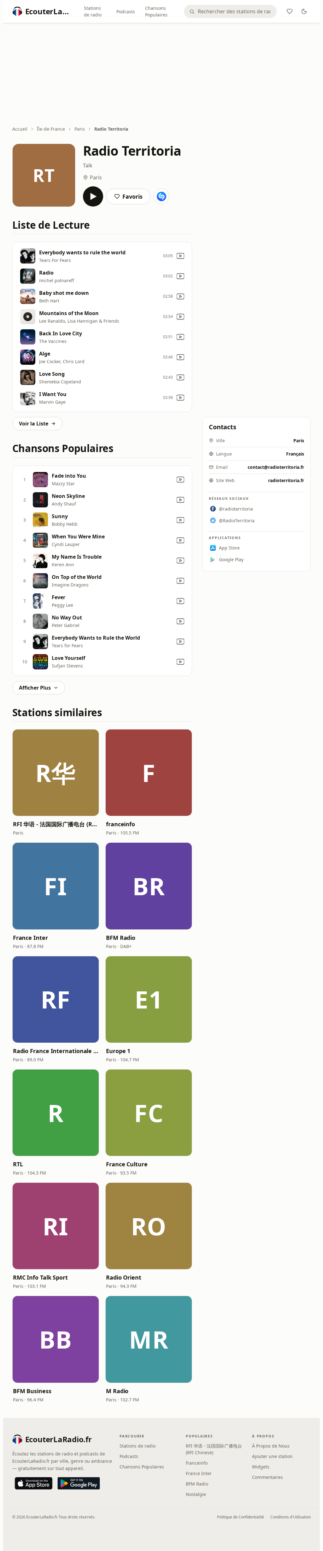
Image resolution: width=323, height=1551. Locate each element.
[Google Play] (78, 1483)
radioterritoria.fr (286, 480)
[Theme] (304, 11)
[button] (55, 772)
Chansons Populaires (156, 11)
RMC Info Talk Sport (40, 1277)
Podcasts (125, 12)
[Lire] (93, 196)
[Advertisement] (161, 75)
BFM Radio (120, 937)
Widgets (260, 1467)
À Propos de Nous (271, 1446)
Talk (87, 165)
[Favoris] (289, 11)
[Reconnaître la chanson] (161, 196)
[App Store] (33, 1483)
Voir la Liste (33, 423)
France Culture (127, 1164)
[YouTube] (180, 256)
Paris (79, 129)
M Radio (117, 1391)
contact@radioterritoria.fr (276, 467)
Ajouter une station (272, 1456)
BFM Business (32, 1391)
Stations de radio (93, 11)
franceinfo (120, 824)
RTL (18, 1164)
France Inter (30, 937)
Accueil (19, 129)
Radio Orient (123, 1277)
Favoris (132, 196)
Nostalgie (196, 1494)
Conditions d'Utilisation (290, 1517)
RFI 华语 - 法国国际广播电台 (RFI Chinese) (55, 824)
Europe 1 (118, 1051)
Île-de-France (51, 129)
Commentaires (267, 1477)
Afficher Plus (35, 687)
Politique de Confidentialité (240, 1517)
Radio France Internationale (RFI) (55, 1051)
